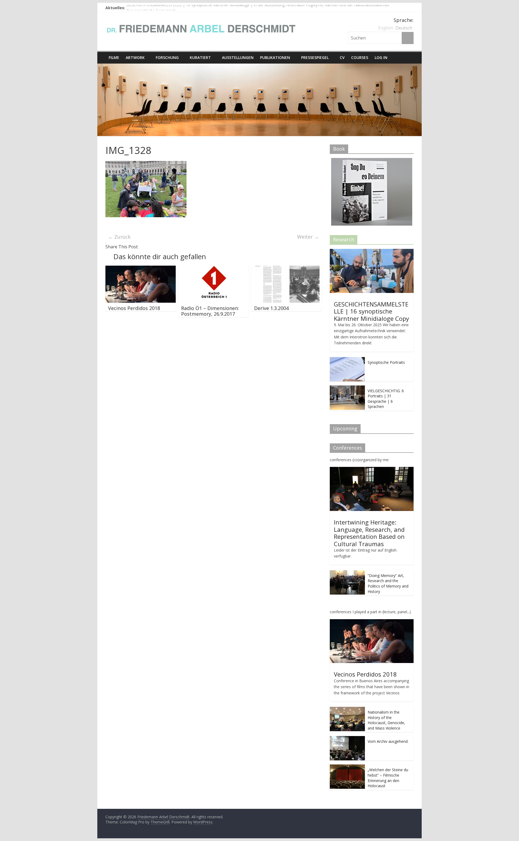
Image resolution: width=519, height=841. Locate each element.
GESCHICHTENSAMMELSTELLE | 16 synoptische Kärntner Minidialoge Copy (371, 311)
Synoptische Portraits (386, 362)
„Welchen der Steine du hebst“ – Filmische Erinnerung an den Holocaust (388, 777)
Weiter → (308, 236)
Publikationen (275, 57)
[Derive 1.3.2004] (286, 269)
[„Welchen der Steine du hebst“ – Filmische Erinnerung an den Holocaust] (347, 767)
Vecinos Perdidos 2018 (134, 308)
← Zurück (119, 236)
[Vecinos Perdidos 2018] (140, 269)
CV (342, 57)
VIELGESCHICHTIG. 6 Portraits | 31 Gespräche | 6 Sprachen (386, 398)
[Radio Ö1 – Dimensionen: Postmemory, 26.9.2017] (213, 269)
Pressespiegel (315, 57)
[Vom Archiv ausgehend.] (347, 738)
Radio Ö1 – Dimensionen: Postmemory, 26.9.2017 (210, 311)
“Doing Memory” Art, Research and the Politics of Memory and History (388, 583)
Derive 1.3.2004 (271, 308)
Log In (381, 57)
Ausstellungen (238, 57)
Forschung (167, 57)
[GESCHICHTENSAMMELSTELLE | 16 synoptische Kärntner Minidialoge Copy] (372, 251)
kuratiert (200, 57)
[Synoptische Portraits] (347, 359)
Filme (114, 57)
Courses (359, 57)
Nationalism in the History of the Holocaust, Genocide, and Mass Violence (386, 720)
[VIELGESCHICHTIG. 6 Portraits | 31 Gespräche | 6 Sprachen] (347, 388)
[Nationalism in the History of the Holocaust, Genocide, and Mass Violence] (347, 709)
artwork (135, 57)
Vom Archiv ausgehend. (388, 741)
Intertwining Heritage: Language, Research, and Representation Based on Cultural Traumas (369, 533)
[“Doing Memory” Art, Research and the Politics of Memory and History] (347, 573)
